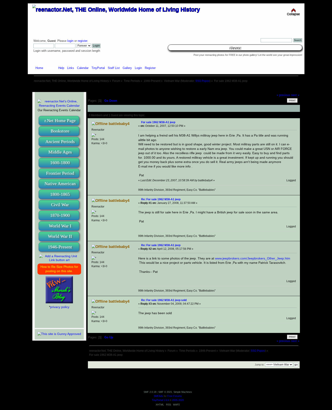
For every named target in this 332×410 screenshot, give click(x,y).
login (70, 40)
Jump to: (259, 364)
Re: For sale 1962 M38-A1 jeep (160, 199)
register (82, 40)
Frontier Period (60, 173)
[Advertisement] (166, 87)
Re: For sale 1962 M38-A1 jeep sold (164, 300)
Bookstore (60, 130)
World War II (60, 236)
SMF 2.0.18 (150, 392)
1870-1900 (60, 215)
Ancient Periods (60, 141)
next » (295, 95)
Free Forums (174, 396)
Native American (60, 183)
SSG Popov (202, 80)
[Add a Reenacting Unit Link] (59, 260)
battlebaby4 (119, 124)
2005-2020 (178, 400)
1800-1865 (60, 194)
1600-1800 (60, 162)
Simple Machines (182, 392)
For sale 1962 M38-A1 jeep (158, 122)
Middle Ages (60, 151)
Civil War (60, 204)
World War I (60, 225)
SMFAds (158, 396)
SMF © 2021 (165, 392)
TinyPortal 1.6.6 (160, 400)
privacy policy (59, 307)
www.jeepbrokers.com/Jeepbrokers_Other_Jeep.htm (252, 258)
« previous (283, 95)
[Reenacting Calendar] (59, 105)
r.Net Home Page (60, 120)
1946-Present (60, 246)
